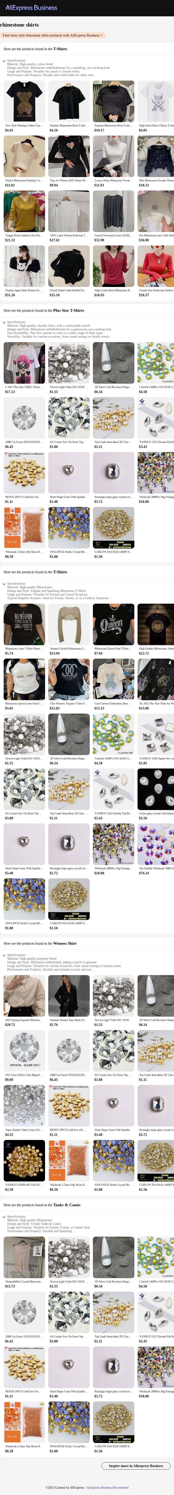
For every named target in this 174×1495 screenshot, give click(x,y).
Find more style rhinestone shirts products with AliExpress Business (51, 35)
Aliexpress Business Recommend (107, 1487)
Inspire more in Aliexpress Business (136, 1466)
